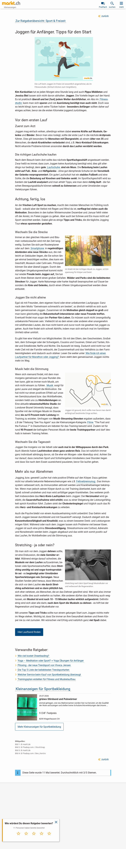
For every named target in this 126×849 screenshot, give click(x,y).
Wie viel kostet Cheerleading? (33, 655)
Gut (41, 837)
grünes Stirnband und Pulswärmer (58, 699)
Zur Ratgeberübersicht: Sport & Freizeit (40, 21)
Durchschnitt (34, 837)
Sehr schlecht (18, 837)
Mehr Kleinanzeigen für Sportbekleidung (39, 726)
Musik (50, 385)
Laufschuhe (53, 167)
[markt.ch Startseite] (11, 3)
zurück (105, 16)
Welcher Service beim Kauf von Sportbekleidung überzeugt (49, 674)
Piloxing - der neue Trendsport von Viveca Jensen (44, 665)
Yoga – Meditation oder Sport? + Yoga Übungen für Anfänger (51, 660)
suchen (112, 7)
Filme (90, 422)
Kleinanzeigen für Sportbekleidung (43, 689)
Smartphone (37, 248)
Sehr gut (49, 837)
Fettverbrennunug (85, 481)
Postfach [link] (103, 7)
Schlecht (26, 837)
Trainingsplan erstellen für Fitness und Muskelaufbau (46, 679)
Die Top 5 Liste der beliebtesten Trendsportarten (43, 669)
